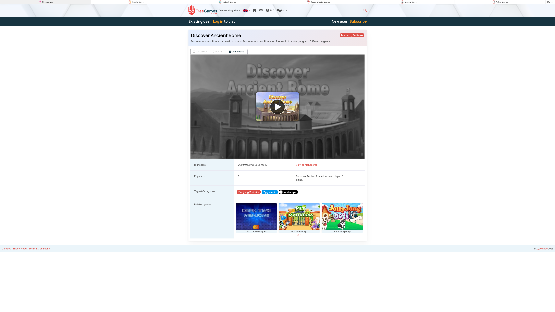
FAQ (271, 10)
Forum (284, 10)
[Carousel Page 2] (301, 235)
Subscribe (358, 21)
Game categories (228, 10)
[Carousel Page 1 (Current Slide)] (298, 235)
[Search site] (365, 10)
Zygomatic (542, 248)
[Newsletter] (261, 10)
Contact (6, 248)
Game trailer (238, 51)
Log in (218, 21)
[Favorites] (254, 10)
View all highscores (306, 164)
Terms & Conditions (39, 248)
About (24, 248)
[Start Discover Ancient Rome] (277, 107)
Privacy (16, 248)
